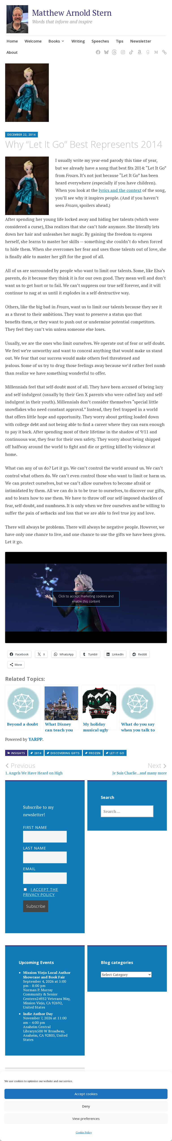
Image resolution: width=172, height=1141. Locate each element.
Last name (34, 848)
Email (29, 868)
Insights (18, 753)
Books (54, 41)
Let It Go (117, 753)
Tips (119, 41)
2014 (37, 753)
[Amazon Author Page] (139, 49)
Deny (86, 1106)
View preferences (86, 1118)
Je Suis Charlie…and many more (139, 768)
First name (35, 827)
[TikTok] (130, 49)
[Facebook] (97, 49)
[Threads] (114, 49)
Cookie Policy (84, 1132)
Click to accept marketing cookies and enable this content (86, 598)
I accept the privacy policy (40, 892)
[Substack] (164, 49)
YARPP (35, 739)
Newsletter (140, 41)
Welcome (33, 41)
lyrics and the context (120, 190)
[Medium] (155, 49)
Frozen (95, 753)
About (12, 52)
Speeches (100, 41)
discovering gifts (65, 753)
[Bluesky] (106, 49)
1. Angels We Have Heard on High (33, 768)
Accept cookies (86, 1094)
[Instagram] (122, 49)
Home (12, 41)
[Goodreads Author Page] (147, 49)
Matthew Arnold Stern (72, 12)
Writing (78, 41)
